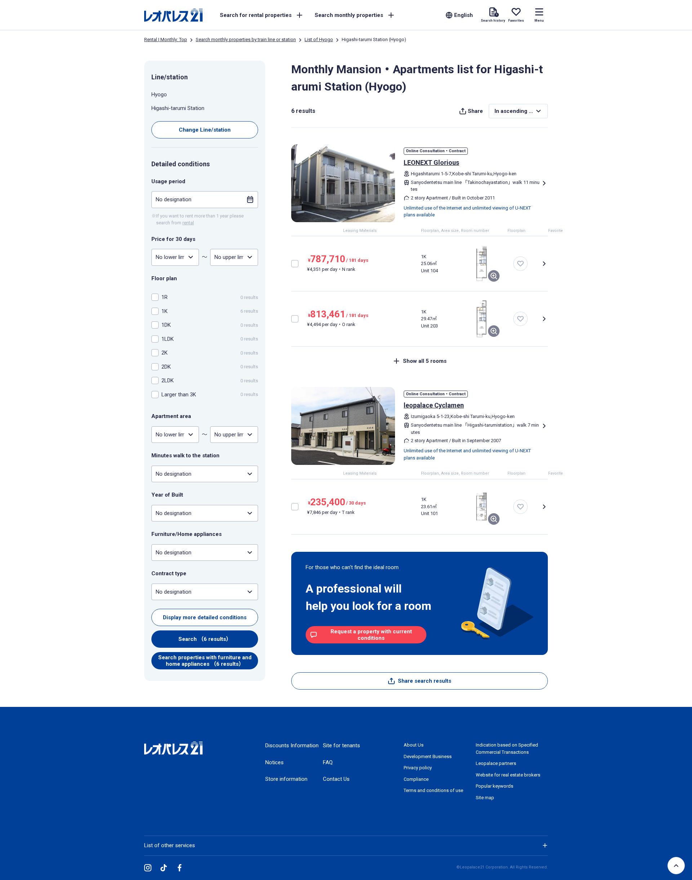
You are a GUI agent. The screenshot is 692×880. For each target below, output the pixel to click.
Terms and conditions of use (433, 790)
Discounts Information (292, 745)
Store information (286, 779)
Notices (274, 762)
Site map (485, 797)
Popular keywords (494, 786)
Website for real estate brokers (508, 775)
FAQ (328, 762)
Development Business (428, 756)
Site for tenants (341, 745)
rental (188, 222)
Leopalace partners (496, 763)
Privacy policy (418, 767)
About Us (413, 745)
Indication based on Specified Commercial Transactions (507, 748)
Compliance (416, 779)
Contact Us (336, 779)
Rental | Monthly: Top (165, 39)
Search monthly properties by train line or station (246, 39)
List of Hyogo (319, 39)
